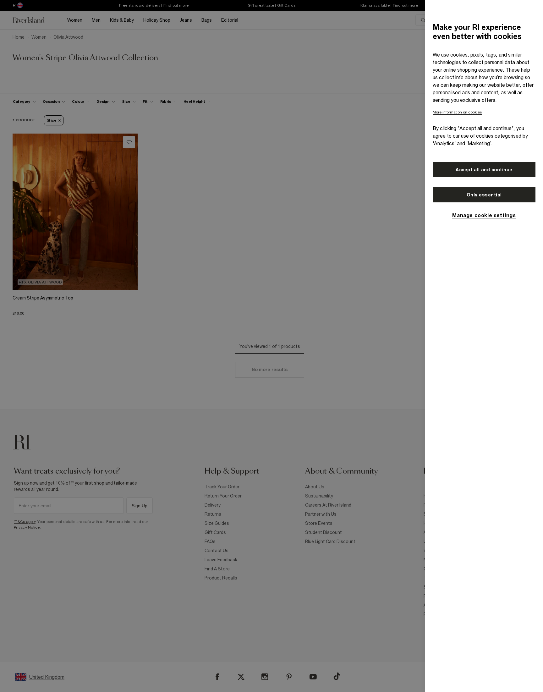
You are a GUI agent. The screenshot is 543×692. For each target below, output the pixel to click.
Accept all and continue (484, 169)
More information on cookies (457, 112)
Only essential (484, 194)
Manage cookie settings (484, 215)
